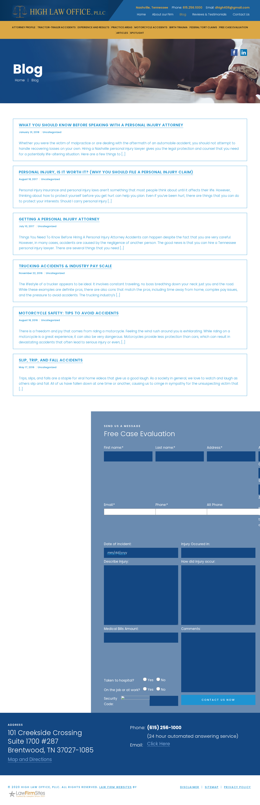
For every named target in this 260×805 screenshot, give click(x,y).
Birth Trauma (178, 27)
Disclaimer (189, 787)
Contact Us (241, 14)
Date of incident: (117, 544)
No (163, 680)
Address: (214, 447)
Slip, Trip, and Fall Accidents (51, 360)
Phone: (162, 504)
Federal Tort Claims (203, 27)
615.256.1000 (192, 7)
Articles (122, 33)
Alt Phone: (215, 504)
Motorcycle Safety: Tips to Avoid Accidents (69, 313)
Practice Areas (121, 27)
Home (141, 14)
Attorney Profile (23, 27)
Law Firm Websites (115, 787)
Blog (183, 14)
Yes (150, 680)
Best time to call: (259, 516)
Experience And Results (93, 27)
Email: (109, 504)
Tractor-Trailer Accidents (56, 27)
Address (259, 447)
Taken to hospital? (119, 680)
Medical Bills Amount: (121, 628)
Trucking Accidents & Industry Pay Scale (65, 266)
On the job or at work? (122, 690)
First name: (113, 447)
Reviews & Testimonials (209, 14)
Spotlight (137, 33)
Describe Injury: (116, 561)
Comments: (190, 628)
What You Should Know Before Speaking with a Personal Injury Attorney (101, 125)
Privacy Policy (237, 787)
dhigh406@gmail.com (232, 7)
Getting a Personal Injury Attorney (59, 219)
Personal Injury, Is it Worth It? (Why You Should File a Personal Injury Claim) (106, 172)
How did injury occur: (198, 561)
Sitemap (212, 787)
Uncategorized (52, 132)
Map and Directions (30, 759)
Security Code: (110, 701)
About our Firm (162, 14)
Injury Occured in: (195, 544)
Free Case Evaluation (233, 27)
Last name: (165, 447)
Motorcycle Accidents (150, 27)
